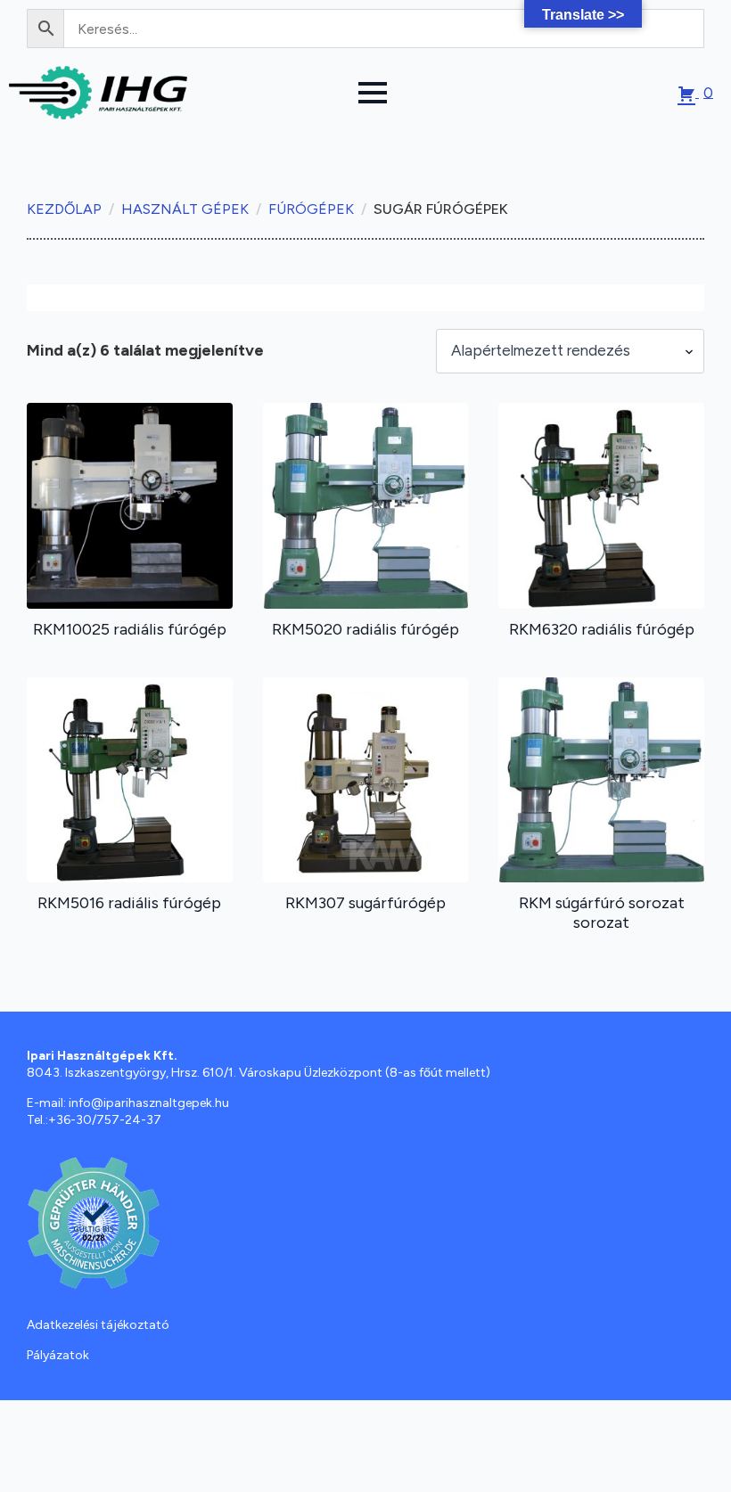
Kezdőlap (64, 209)
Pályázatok (58, 1355)
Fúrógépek (311, 209)
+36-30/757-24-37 (104, 1119)
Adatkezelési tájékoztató (98, 1324)
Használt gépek (185, 209)
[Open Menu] (372, 92)
